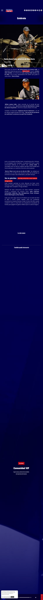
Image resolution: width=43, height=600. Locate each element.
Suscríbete (21, 463)
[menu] (2, 10)
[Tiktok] (33, 10)
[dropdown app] (37, 10)
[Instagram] (29, 10)
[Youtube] (31, 10)
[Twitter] (27, 10)
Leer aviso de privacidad (6, 596)
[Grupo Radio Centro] (35, 10)
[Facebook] (25, 10)
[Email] (39, 10)
